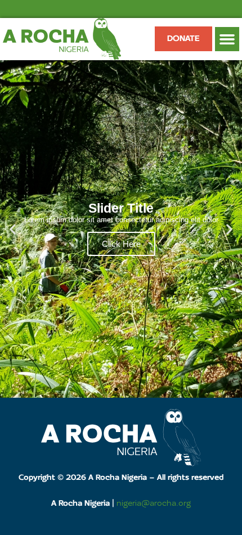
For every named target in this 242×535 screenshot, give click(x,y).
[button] (227, 39)
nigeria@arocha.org (153, 504)
